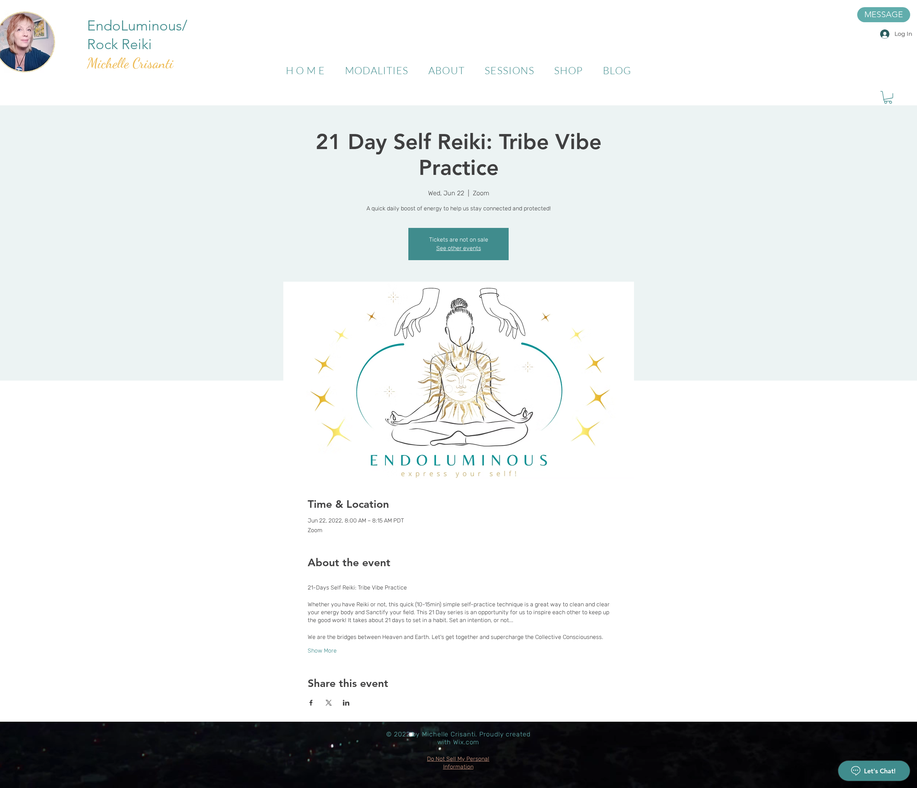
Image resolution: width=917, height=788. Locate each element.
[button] (888, 97)
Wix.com (466, 742)
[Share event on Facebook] (311, 703)
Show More (322, 650)
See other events (458, 248)
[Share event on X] (328, 703)
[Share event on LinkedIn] (346, 703)
